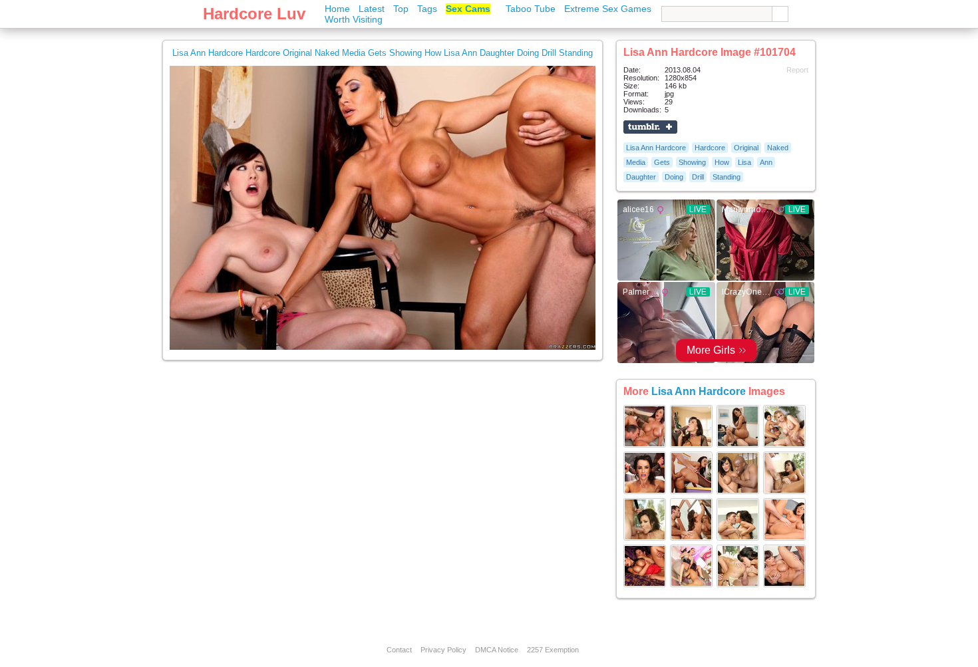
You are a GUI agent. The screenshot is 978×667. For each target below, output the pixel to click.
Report (797, 70)
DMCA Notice (496, 650)
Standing (726, 177)
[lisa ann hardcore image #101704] (382, 347)
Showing (692, 162)
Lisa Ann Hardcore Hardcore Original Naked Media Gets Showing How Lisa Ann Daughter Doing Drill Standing (382, 53)
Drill (698, 177)
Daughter (641, 177)
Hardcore (710, 148)
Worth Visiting (354, 19)
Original (746, 148)
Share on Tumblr (650, 127)
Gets (662, 162)
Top (400, 8)
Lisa (744, 162)
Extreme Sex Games (607, 8)
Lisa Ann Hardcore (656, 148)
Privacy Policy (443, 650)
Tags (427, 8)
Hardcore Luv (254, 14)
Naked (777, 148)
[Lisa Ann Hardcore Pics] (644, 445)
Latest (372, 8)
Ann (766, 162)
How (722, 162)
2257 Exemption (553, 650)
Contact (399, 650)
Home (337, 8)
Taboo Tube (531, 8)
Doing (674, 177)
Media (635, 162)
